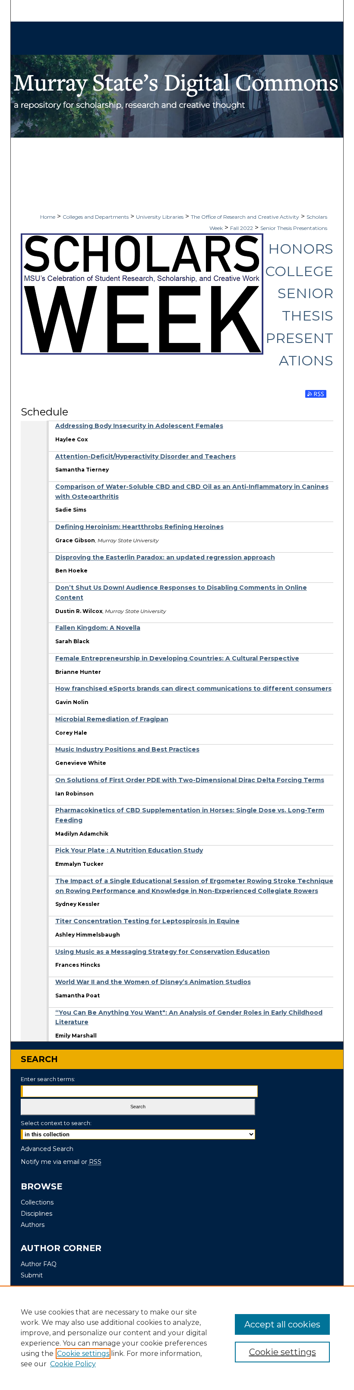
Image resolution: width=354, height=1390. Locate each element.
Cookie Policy (73, 1364)
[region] (177, 1338)
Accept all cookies (282, 1324)
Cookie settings (83, 1353)
